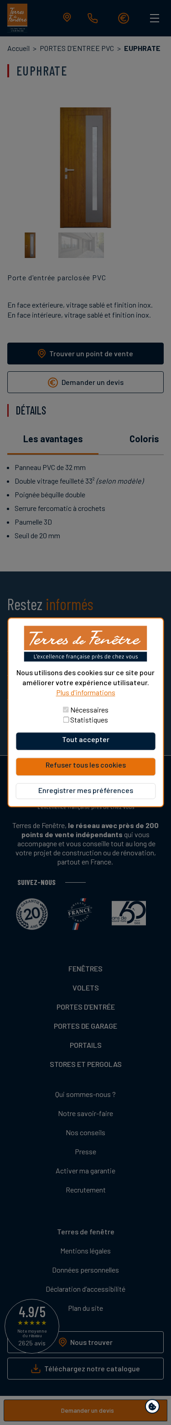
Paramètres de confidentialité (154, 1408)
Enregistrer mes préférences (85, 790)
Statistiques (89, 720)
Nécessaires (89, 710)
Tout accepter (85, 739)
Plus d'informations (85, 692)
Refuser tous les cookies (86, 765)
